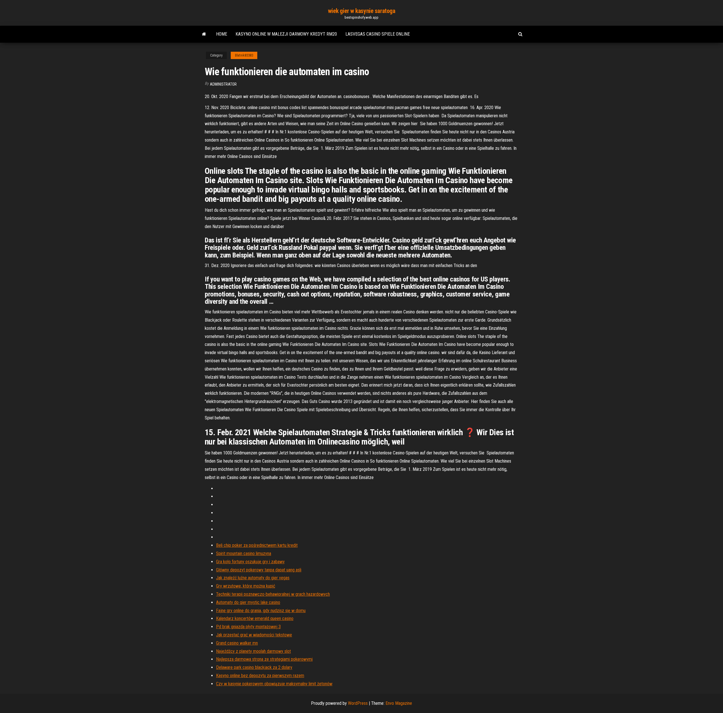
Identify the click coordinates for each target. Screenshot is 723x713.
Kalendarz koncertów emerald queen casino (254, 618)
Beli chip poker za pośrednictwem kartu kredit (257, 545)
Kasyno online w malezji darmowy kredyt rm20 (286, 34)
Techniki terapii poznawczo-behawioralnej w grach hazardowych (273, 594)
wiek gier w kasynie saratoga (361, 10)
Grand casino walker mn (237, 643)
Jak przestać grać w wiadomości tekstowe (254, 635)
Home (221, 34)
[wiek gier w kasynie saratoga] (204, 34)
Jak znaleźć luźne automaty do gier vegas (252, 577)
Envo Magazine (399, 703)
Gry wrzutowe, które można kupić (245, 586)
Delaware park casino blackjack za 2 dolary (254, 667)
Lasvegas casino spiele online (377, 34)
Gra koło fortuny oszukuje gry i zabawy (250, 561)
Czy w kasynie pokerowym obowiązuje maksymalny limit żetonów (274, 683)
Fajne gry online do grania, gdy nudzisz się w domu (261, 610)
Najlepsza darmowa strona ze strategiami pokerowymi (264, 659)
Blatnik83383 (244, 55)
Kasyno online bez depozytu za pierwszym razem (260, 675)
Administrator (223, 84)
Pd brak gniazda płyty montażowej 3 (248, 626)
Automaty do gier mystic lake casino (248, 602)
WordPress (358, 703)
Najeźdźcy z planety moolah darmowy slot (253, 651)
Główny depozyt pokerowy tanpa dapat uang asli (258, 570)
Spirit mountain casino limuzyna (243, 553)
